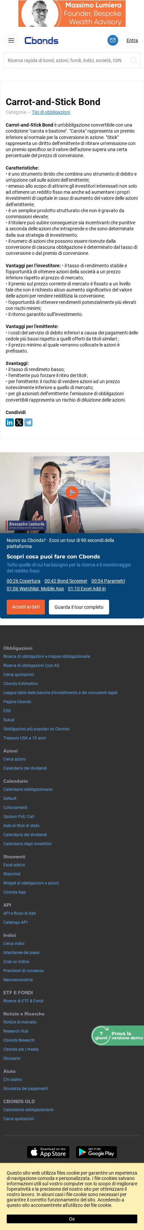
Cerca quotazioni (18, 674)
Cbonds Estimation (20, 683)
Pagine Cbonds (17, 701)
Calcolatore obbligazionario (28, 1109)
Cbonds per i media (21, 1049)
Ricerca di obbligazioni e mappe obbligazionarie (46, 656)
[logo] (41, 40)
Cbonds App (14, 892)
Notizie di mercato (20, 1022)
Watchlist (11, 874)
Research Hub (15, 1031)
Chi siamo (12, 1079)
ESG (7, 711)
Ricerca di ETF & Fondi (23, 1001)
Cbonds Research (19, 1040)
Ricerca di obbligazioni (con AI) (31, 665)
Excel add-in (14, 865)
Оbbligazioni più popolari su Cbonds (36, 729)
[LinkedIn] (10, 422)
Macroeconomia (18, 979)
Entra (132, 40)
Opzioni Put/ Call (18, 816)
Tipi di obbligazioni (51, 112)
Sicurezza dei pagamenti (25, 1088)
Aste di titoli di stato (21, 825)
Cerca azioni (14, 759)
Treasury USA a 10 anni (24, 738)
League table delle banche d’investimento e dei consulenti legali (60, 692)
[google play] (96, 1152)
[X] (19, 422)
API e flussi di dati (19, 913)
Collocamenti (15, 807)
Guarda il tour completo (79, 607)
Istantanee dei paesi (21, 952)
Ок (72, 1219)
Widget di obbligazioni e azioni (31, 883)
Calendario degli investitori (27, 843)
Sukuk (8, 720)
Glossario (11, 1058)
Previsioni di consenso (23, 970)
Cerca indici (13, 943)
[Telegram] (28, 422)
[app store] (48, 1152)
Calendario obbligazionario (28, 789)
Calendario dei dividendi (25, 768)
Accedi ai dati (26, 606)
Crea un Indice (16, 961)
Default (9, 798)
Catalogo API (15, 922)
